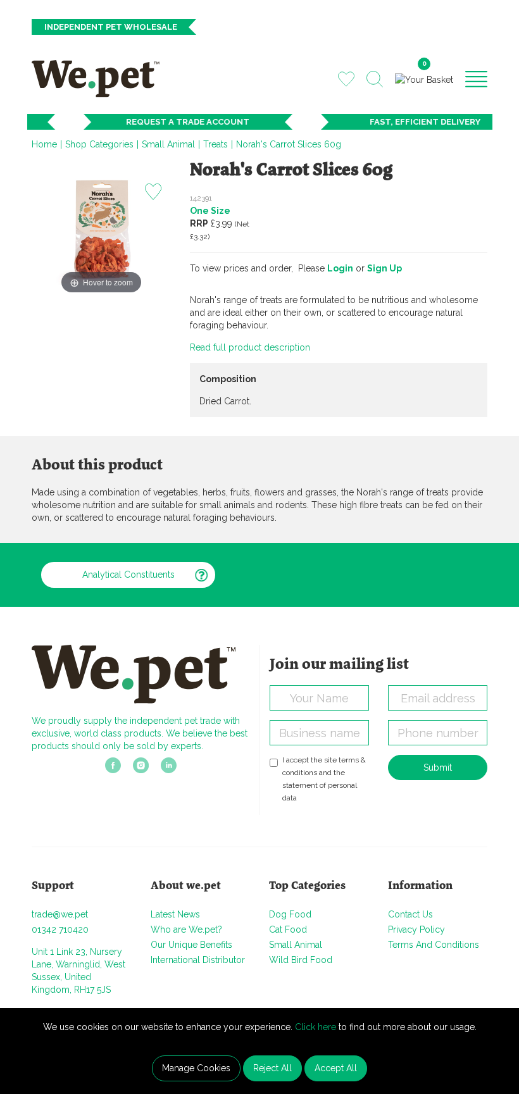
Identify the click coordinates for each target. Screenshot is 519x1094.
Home (44, 144)
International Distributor (198, 960)
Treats (215, 144)
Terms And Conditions (433, 945)
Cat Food (288, 929)
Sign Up (384, 268)
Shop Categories (99, 144)
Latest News (175, 914)
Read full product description (250, 347)
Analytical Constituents (128, 574)
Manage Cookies (196, 1068)
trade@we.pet (60, 914)
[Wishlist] (346, 78)
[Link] (113, 769)
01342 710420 (60, 929)
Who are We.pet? (186, 929)
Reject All (272, 1068)
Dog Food (290, 914)
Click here (315, 1027)
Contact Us (410, 914)
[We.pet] (100, 78)
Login (340, 268)
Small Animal (168, 144)
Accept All (336, 1068)
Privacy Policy (416, 929)
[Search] (374, 79)
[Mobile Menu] (476, 78)
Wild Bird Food (300, 960)
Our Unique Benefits (191, 945)
